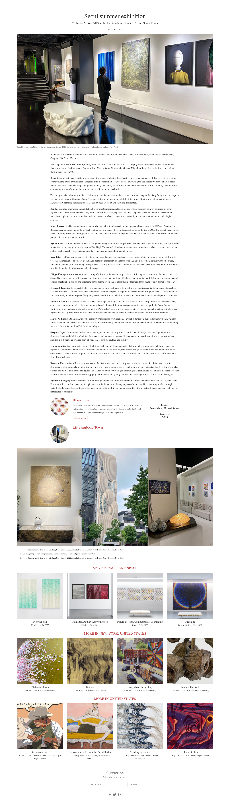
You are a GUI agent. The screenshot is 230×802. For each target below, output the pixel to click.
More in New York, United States (115, 633)
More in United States (115, 698)
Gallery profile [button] (80, 417)
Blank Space (82, 399)
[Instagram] (119, 794)
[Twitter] (114, 794)
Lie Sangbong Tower (88, 427)
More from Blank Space (115, 568)
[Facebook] (110, 794)
